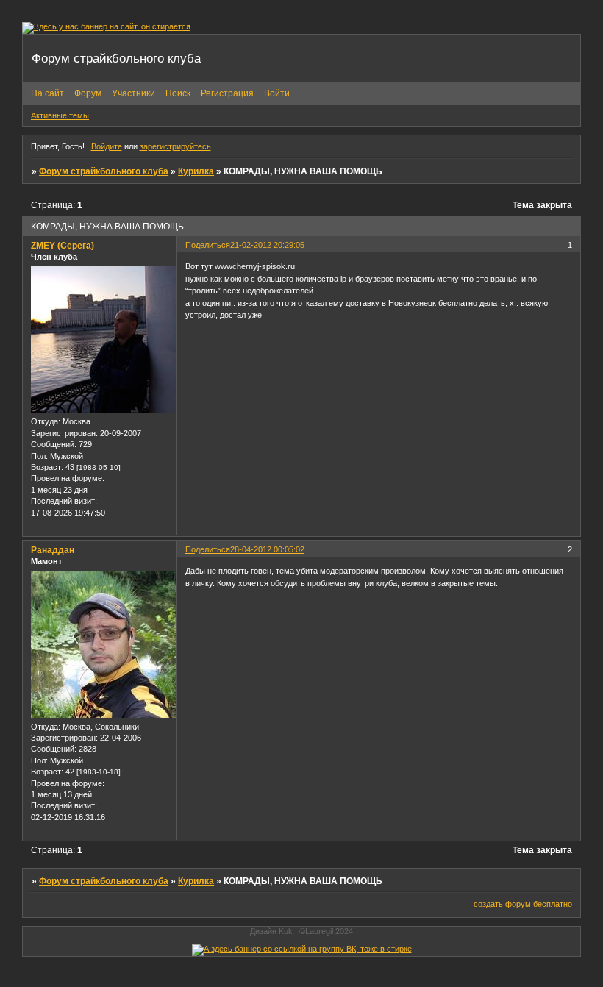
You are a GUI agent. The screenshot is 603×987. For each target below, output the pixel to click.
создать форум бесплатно (523, 903)
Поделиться (207, 244)
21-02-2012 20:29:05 (267, 244)
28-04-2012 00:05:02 (267, 549)
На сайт (47, 93)
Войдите (106, 146)
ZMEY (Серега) (62, 245)
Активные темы (60, 115)
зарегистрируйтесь (175, 146)
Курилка (196, 171)
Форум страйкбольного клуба (103, 171)
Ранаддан (52, 550)
